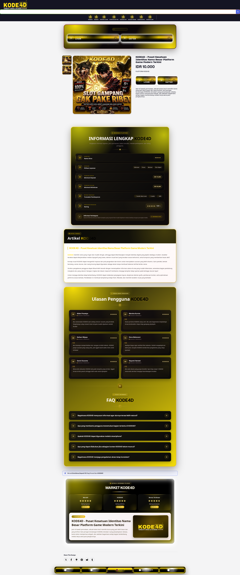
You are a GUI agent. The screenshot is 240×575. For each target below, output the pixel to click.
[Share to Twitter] (66, 559)
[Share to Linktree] (76, 559)
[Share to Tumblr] (92, 559)
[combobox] (118, 12)
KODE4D (70, 255)
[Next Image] (129, 85)
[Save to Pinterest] (82, 559)
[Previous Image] (74, 85)
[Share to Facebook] (71, 559)
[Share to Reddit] (87, 559)
